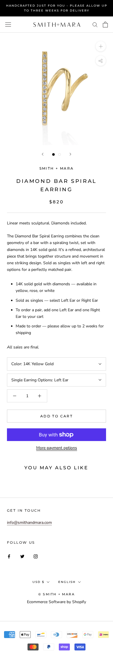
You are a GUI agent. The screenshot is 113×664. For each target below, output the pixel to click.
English (67, 582)
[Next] (70, 154)
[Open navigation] (8, 24)
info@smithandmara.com (29, 522)
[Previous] (42, 154)
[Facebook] (9, 556)
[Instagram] (36, 556)
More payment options (56, 448)
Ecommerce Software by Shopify (56, 602)
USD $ (38, 582)
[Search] (95, 24)
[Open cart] (105, 24)
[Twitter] (22, 556)
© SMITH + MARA (56, 594)
